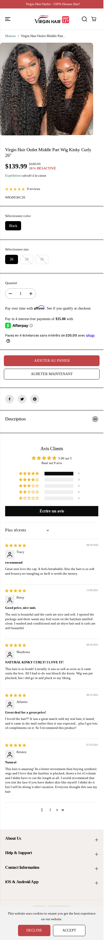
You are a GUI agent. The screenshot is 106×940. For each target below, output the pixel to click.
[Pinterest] (34, 399)
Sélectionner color (18, 216)
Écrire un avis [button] (52, 511)
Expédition (13, 175)
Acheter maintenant (52, 374)
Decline (34, 930)
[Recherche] (84, 19)
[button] (8, 19)
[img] (15, 545)
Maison (10, 36)
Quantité (11, 283)
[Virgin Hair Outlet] (52, 19)
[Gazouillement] (22, 399)
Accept (69, 930)
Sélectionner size (17, 249)
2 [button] (50, 810)
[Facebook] (9, 399)
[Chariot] (93, 19)
